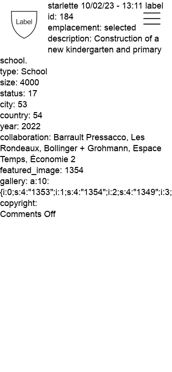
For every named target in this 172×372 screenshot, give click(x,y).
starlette (63, 5)
